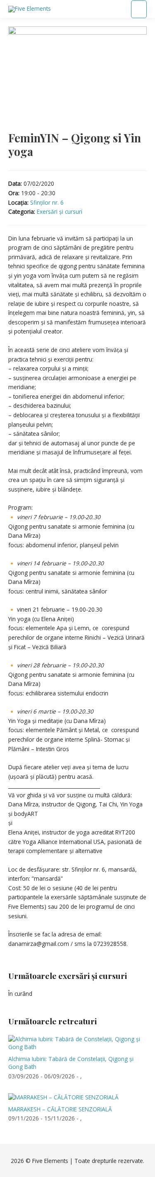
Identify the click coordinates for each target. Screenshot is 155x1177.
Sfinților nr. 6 (47, 202)
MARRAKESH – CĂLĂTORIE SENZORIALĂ (60, 1109)
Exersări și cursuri (59, 211)
